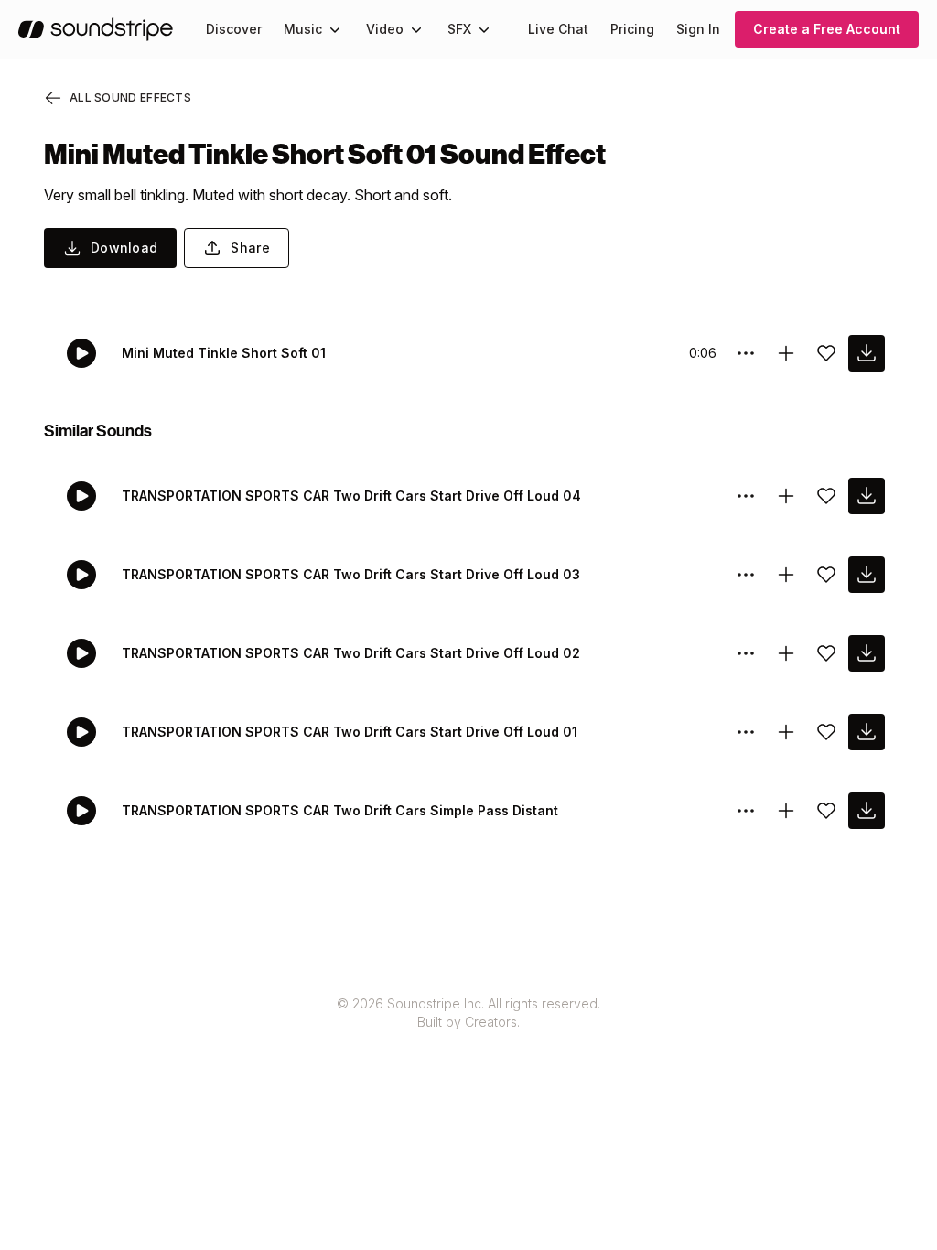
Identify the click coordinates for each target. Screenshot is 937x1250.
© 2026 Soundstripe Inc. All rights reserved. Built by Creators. (468, 1012)
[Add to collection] (786, 353)
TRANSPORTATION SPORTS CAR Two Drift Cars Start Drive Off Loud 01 (349, 731)
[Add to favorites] (826, 353)
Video (385, 29)
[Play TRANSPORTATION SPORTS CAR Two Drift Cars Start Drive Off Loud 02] (81, 653)
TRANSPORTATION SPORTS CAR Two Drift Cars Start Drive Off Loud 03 (351, 574)
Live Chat (558, 29)
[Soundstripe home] (95, 29)
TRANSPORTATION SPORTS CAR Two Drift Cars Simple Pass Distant (340, 810)
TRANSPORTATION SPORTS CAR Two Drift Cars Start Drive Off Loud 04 (351, 495)
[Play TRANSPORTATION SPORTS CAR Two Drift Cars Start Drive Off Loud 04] (81, 496)
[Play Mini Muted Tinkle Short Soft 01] (81, 353)
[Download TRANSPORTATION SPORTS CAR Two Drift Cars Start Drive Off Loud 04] (866, 496)
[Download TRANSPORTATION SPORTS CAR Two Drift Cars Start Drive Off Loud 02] (866, 653)
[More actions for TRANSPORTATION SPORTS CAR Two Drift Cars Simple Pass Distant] (745, 810)
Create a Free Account (826, 29)
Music (303, 29)
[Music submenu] (335, 29)
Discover (234, 29)
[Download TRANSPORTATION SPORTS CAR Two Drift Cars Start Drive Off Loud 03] (866, 574)
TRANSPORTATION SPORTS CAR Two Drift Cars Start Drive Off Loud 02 (351, 653)
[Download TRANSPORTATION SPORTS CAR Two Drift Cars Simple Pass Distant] (866, 810)
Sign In (698, 29)
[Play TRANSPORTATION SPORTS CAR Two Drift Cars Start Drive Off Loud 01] (81, 732)
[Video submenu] (416, 29)
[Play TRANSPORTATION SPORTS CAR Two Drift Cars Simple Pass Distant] (81, 810)
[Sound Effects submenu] (484, 29)
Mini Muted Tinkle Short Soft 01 (224, 353)
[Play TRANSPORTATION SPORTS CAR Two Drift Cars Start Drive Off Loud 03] (81, 574)
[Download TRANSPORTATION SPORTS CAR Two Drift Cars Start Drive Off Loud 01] (866, 732)
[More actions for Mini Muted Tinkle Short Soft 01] (745, 353)
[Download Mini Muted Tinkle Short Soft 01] (866, 353)
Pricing (632, 29)
